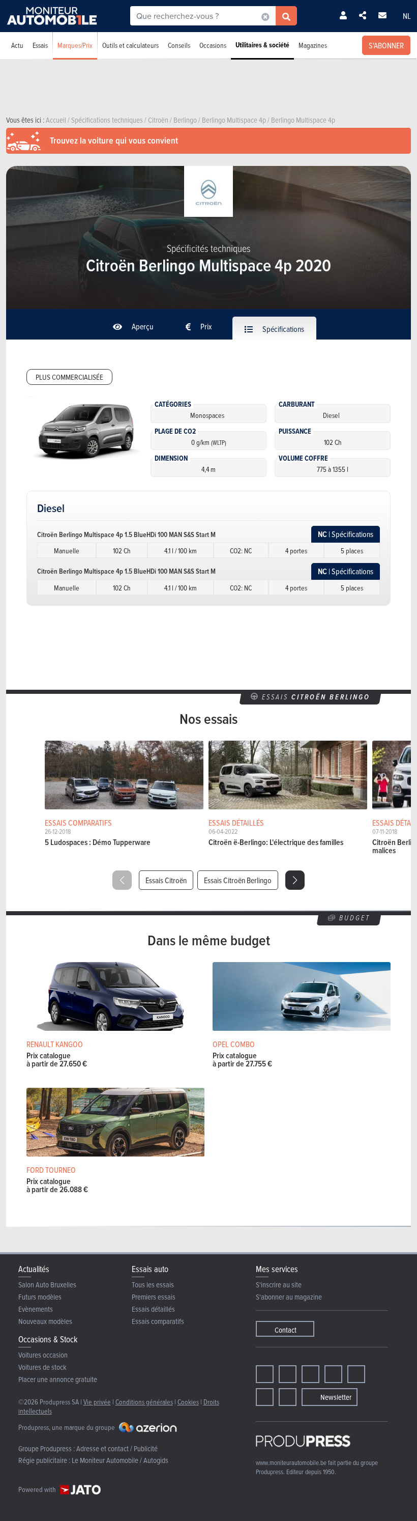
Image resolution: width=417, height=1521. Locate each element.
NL (407, 16)
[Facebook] (265, 1374)
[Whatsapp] (356, 1374)
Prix (205, 326)
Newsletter (335, 1397)
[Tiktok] (333, 1374)
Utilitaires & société (262, 45)
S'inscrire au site (279, 1284)
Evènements (35, 1309)
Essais (40, 45)
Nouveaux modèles (45, 1321)
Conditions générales (144, 1401)
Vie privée (97, 1401)
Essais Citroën (166, 880)
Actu (17, 45)
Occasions (212, 45)
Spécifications (282, 328)
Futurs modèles (40, 1296)
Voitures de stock (42, 1367)
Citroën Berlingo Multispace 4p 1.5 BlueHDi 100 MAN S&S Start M (126, 534)
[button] (295, 880)
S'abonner (386, 45)
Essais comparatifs (158, 1321)
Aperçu (141, 326)
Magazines (313, 45)
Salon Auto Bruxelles (47, 1284)
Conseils (179, 45)
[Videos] (265, 1397)
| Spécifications (345, 534)
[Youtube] (310, 1374)
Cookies (188, 1401)
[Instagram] (287, 1374)
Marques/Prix (75, 45)
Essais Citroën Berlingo (238, 880)
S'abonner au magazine (289, 1296)
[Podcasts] (287, 1397)
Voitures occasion (43, 1354)
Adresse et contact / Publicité (117, 1448)
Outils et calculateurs (130, 45)
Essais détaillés (153, 1309)
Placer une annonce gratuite (57, 1379)
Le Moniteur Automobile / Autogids (120, 1460)
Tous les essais (153, 1284)
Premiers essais (153, 1296)
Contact (285, 1330)
